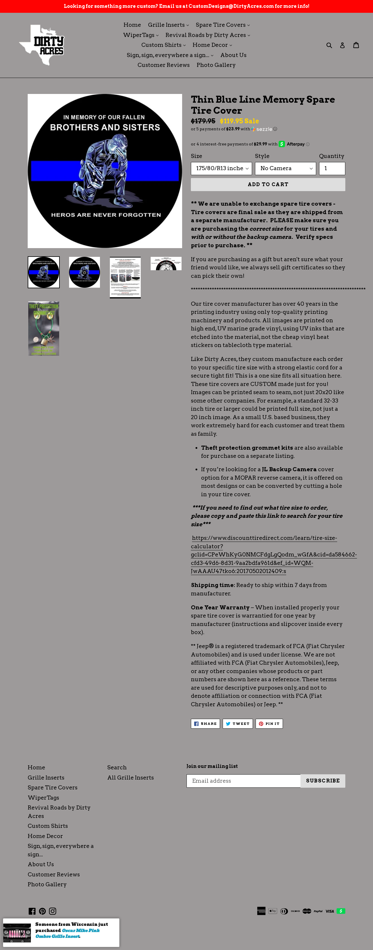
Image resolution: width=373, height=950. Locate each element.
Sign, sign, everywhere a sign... (171, 54)
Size (196, 156)
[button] (268, 129)
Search (117, 767)
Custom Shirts (165, 44)
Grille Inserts (170, 24)
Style (262, 156)
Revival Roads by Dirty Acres (209, 34)
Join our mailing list (212, 766)
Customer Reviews (164, 65)
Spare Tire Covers (224, 24)
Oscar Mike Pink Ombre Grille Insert (67, 933)
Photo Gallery (216, 65)
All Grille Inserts (130, 777)
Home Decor (214, 44)
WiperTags (142, 34)
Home (132, 25)
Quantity (331, 156)
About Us (233, 55)
